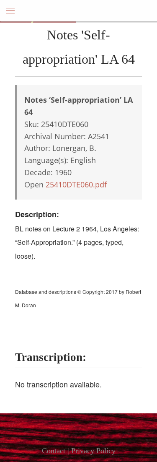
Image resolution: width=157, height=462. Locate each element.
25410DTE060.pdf (76, 184)
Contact (53, 450)
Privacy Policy (93, 450)
